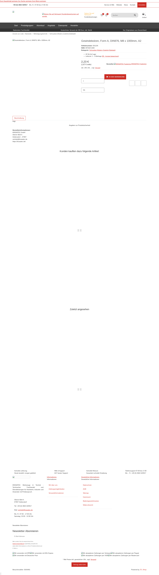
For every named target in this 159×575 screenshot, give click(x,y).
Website (119, 5)
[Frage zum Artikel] (143, 83)
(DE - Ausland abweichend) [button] (110, 56)
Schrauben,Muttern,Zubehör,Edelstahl (102, 50)
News (126, 5)
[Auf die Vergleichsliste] (132, 83)
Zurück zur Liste (18, 34)
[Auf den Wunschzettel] (138, 83)
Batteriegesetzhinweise (91, 501)
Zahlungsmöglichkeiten (56, 489)
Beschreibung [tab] (19, 118)
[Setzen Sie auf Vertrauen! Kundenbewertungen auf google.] (62, 15)
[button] (109, 4)
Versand (97, 68)
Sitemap (86, 493)
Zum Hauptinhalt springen (9, 1)
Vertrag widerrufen (79, 564)
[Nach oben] (0, 574)
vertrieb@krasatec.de (25, 510)
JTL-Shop (143, 569)
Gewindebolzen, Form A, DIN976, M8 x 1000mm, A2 (31, 453)
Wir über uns (53, 485)
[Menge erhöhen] (83, 85)
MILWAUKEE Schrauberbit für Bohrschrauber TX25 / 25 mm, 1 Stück (37, 295)
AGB (84, 489)
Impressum (87, 497)
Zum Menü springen (39, 1)
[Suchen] (136, 15)
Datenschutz (87, 485)
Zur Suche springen (25, 1)
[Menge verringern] (83, 76)
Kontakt (132, 5)
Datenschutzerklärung (18, 543)
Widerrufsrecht (88, 505)
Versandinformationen (56, 493)
